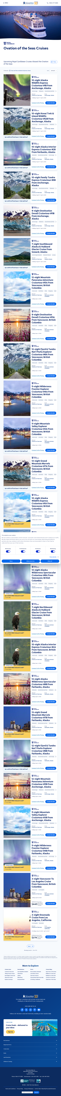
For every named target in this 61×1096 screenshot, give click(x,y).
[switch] (23, 551)
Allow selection (30, 561)
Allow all (50, 561)
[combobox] (53, 70)
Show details (53, 557)
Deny (11, 561)
